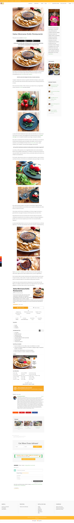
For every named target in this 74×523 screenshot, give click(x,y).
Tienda (70, 3)
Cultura (39, 508)
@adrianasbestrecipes (25, 389)
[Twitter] (43, 396)
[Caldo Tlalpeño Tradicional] (51, 67)
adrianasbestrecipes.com (32, 397)
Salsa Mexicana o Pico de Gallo (28, 427)
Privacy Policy (39, 482)
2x (41, 330)
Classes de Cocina (59, 509)
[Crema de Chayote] (57, 72)
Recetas (30, 3)
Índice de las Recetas (24, 506)
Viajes (42, 3)
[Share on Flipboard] (22, 412)
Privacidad (4, 508)
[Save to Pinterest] (28, 412)
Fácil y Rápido (15, 435)
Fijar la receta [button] (36, 307)
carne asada (33, 142)
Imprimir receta (37, 40)
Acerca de (14, 394)
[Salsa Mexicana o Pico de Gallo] (28, 423)
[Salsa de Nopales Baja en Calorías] (19, 423)
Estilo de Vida (63, 3)
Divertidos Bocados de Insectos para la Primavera (19, 436)
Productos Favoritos (60, 508)
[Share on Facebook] (35, 412)
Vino (39, 512)
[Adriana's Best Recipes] (2, 3)
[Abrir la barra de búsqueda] (73, 3)
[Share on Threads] (1, 264)
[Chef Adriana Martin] (15, 399)
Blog (46, 3)
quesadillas (18, 271)
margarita (30, 74)
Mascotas (36, 3)
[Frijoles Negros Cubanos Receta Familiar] (51, 72)
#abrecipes (35, 389)
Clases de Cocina (55, 3)
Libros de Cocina (59, 506)
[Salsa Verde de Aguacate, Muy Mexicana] (37, 423)
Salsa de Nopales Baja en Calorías (18, 427)
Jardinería (40, 510)
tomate (20, 87)
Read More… (50, 54)
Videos (49, 3)
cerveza (22, 74)
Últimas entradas (18, 394)
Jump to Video (29, 40)
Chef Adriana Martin (21, 396)
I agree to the (38, 482)
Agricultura (40, 511)
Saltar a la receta (21, 40)
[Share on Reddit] (15, 412)
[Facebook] (42, 396)
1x (39, 330)
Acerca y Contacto (5, 506)
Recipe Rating (19, 473)
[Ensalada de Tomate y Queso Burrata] (57, 67)
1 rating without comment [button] (29, 465)
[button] (13, 304)
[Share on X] (1, 266)
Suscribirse (4, 509)
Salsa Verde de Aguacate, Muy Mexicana (37, 427)
